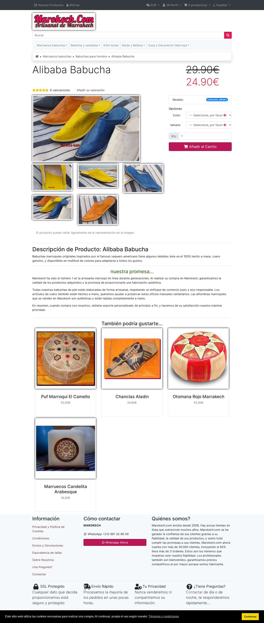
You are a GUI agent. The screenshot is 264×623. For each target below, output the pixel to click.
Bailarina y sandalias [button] (84, 45)
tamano (175, 125)
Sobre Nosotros (43, 560)
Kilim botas (111, 45)
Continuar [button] (250, 616)
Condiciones (40, 538)
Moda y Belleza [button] (132, 45)
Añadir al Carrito (202, 146)
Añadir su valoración (91, 90)
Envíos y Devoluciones (47, 545)
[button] (153, 5)
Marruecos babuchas (57, 56)
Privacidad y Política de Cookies (48, 529)
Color (176, 115)
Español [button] (220, 5)
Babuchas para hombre (91, 56)
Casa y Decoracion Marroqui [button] (167, 45)
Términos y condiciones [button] (164, 616)
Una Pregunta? (42, 567)
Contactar (39, 574)
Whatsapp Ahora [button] (116, 542)
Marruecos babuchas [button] (51, 45)
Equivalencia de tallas (47, 552)
